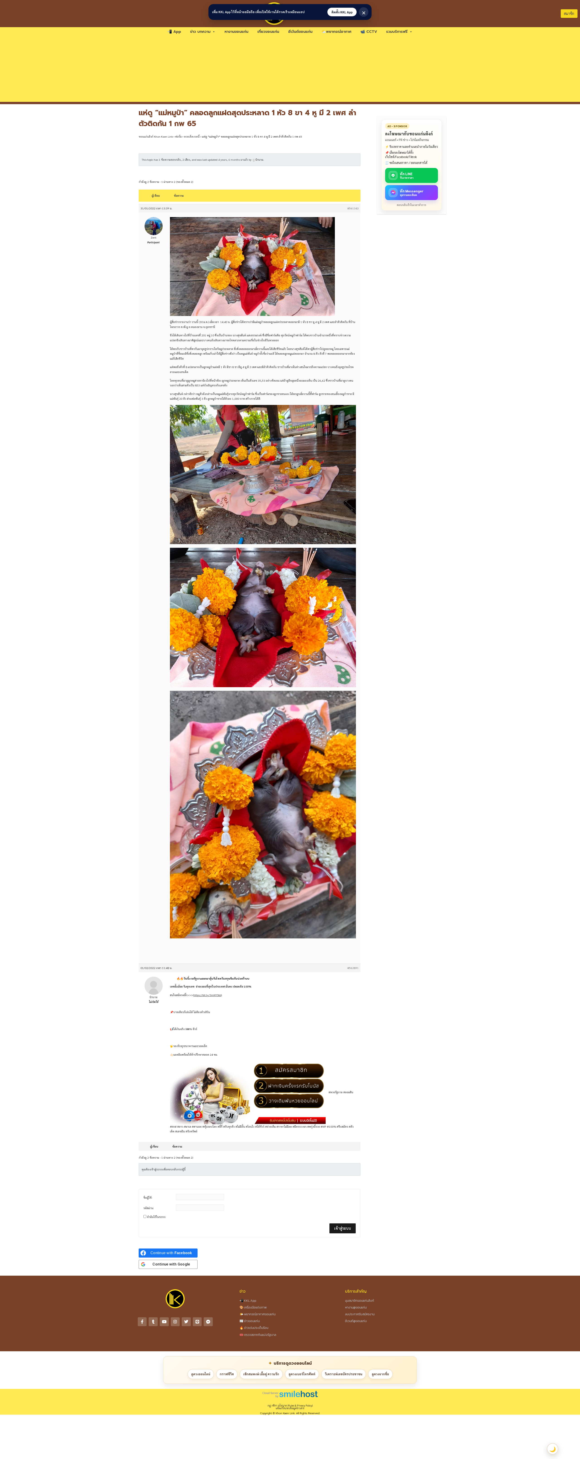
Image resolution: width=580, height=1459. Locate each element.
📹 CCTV (368, 31)
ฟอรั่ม (178, 136)
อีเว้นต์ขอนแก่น (300, 31)
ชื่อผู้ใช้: (147, 1197)
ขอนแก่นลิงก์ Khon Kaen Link (156, 136)
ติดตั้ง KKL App (342, 12)
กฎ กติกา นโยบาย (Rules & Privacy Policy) (290, 1405)
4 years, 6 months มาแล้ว (233, 159)
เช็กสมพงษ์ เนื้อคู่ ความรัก (261, 1374)
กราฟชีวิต (227, 1374)
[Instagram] (175, 1321)
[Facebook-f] (142, 1321)
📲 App (174, 31)
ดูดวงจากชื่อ (380, 1374)
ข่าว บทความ (200, 31)
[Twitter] (186, 1321)
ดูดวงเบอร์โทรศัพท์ (302, 1374)
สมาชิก (569, 13)
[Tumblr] (153, 1321)
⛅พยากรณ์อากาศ (336, 31)
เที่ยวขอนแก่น (268, 31)
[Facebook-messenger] (208, 1321)
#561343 (353, 208)
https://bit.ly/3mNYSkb (207, 995)
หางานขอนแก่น (236, 31)
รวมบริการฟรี (397, 31)
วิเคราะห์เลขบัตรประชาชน (343, 1374)
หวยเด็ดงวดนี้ (192, 136)
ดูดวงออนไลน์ (200, 1374)
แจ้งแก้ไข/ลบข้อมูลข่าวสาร (290, 1408)
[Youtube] (164, 1321)
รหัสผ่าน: (148, 1208)
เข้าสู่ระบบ (342, 1228)
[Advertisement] (290, 70)
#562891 (353, 968)
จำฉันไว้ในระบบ (156, 1217)
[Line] (197, 1321)
